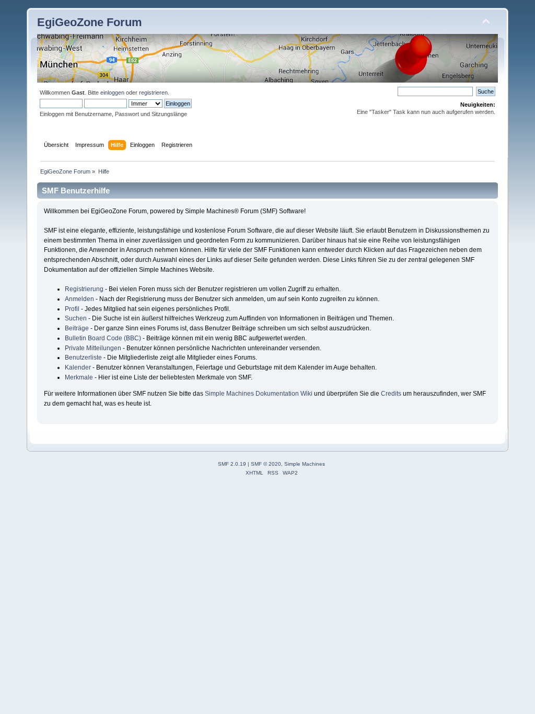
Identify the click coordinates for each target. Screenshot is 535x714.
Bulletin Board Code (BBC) (103, 338)
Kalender (78, 367)
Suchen (76, 318)
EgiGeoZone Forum (89, 22)
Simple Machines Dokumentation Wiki (258, 393)
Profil (72, 309)
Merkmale (79, 377)
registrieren (153, 92)
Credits (391, 393)
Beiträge (77, 328)
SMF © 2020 (266, 464)
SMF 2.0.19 (232, 464)
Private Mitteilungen (93, 348)
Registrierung (84, 289)
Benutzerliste (83, 357)
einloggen (112, 92)
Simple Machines (304, 464)
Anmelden (79, 299)
